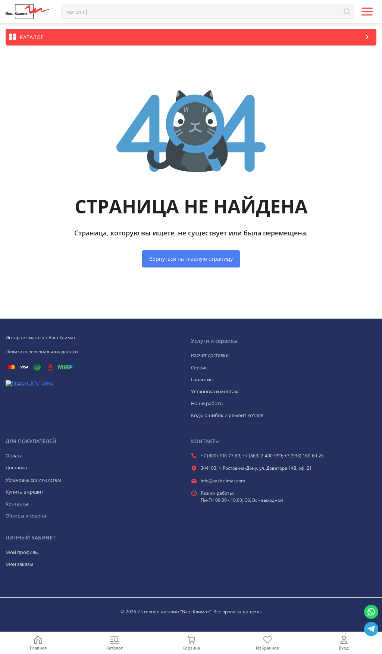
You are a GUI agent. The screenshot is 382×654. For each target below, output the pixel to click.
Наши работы (207, 403)
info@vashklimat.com (223, 481)
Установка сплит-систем (33, 479)
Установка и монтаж (214, 391)
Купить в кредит (24, 491)
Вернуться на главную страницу (191, 258)
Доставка (16, 467)
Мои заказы (19, 564)
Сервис (199, 367)
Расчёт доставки (210, 355)
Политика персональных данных (42, 351)
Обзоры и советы (26, 515)
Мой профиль (22, 552)
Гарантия (202, 379)
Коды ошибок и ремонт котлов (227, 415)
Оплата (14, 455)
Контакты (17, 503)
